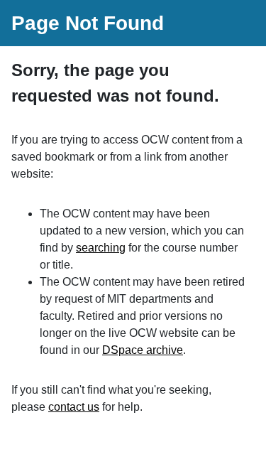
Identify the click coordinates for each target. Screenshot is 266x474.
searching (101, 248)
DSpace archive (142, 350)
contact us (73, 407)
